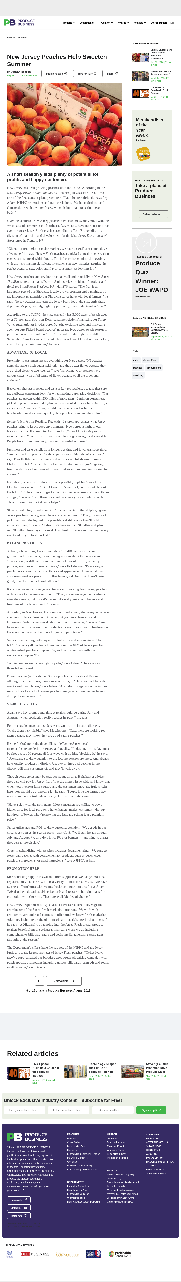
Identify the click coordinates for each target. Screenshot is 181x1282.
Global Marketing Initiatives (120, 1202)
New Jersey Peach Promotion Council (33, 193)
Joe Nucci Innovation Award (120, 1198)
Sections (11, 37)
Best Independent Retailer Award (123, 1182)
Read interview (142, 296)
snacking (138, 375)
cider (136, 360)
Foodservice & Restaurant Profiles (83, 1154)
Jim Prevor (112, 1138)
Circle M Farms (49, 487)
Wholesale (72, 1162)
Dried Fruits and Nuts (77, 1190)
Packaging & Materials (78, 1186)
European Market (115, 1146)
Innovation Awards (116, 1186)
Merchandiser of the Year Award (122, 1194)
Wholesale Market (115, 1150)
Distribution (72, 1150)
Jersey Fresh (150, 360)
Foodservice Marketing (78, 1194)
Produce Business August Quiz (122, 1174)
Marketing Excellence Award (120, 1190)
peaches (137, 367)
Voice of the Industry (116, 1154)
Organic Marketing (76, 1198)
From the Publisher (116, 1142)
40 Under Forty (114, 1178)
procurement (154, 367)
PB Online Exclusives (77, 1158)
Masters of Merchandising (79, 1165)
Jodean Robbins (21, 71)
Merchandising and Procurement (83, 1169)
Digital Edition (159, 22)
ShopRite (13, 281)
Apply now (141, 140)
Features (22, 37)
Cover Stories (73, 1142)
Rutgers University (46, 617)
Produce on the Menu (117, 1158)
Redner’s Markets (19, 421)
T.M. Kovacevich (63, 510)
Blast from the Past (76, 1146)
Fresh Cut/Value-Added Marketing (83, 1202)
